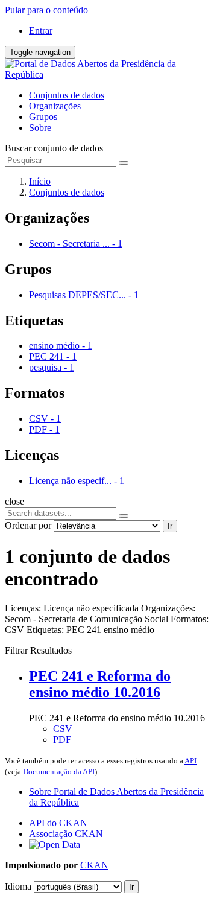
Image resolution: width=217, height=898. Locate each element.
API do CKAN (58, 823)
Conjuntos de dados (66, 95)
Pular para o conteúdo (46, 10)
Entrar (40, 30)
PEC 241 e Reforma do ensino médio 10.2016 (100, 684)
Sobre (40, 128)
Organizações (55, 106)
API (190, 760)
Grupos (43, 117)
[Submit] (123, 163)
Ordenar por (28, 525)
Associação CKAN (66, 834)
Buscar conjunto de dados (54, 148)
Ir (170, 525)
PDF (62, 739)
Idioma (18, 886)
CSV (62, 729)
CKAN (94, 865)
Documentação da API (59, 771)
